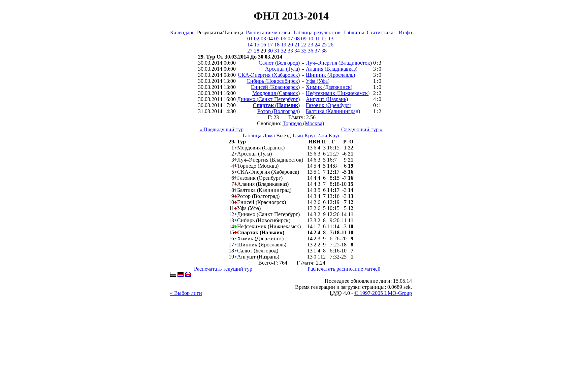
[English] (188, 275)
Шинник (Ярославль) (330, 75)
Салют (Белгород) (279, 63)
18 (277, 44)
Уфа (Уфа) (317, 81)
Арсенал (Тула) (282, 69)
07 (290, 38)
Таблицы (353, 32)
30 (270, 51)
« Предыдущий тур (221, 129)
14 (250, 44)
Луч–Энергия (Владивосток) (339, 63)
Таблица (251, 135)
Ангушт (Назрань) (327, 99)
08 (297, 38)
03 (263, 38)
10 (310, 38)
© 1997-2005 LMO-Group (383, 293)
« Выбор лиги (186, 293)
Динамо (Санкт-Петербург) (268, 99)
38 (324, 51)
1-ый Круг (304, 135)
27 (250, 51)
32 (283, 51)
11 (317, 38)
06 (283, 38)
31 (277, 51)
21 (297, 44)
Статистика (380, 32)
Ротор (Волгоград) (278, 111)
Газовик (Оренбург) (328, 105)
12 (324, 38)
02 (256, 38)
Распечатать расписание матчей (344, 269)
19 (283, 44)
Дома (269, 135)
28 (256, 51)
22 (303, 44)
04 (270, 38)
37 (317, 51)
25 (324, 44)
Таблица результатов (317, 32)
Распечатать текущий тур (223, 269)
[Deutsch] (180, 275)
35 (303, 51)
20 (290, 44)
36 (310, 51)
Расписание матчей (268, 32)
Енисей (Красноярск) (275, 87)
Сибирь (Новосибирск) (273, 81)
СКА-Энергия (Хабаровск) (269, 75)
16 (263, 44)
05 (277, 38)
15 (256, 44)
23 (310, 44)
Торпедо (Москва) (303, 123)
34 (297, 51)
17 (270, 44)
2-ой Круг (328, 135)
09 (303, 38)
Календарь (182, 32)
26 (330, 44)
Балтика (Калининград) (333, 111)
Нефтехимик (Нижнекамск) (337, 93)
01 (250, 38)
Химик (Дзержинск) (329, 87)
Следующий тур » (362, 129)
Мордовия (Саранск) (276, 93)
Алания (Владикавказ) (331, 69)
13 (330, 38)
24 (317, 44)
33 (290, 51)
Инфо (405, 32)
